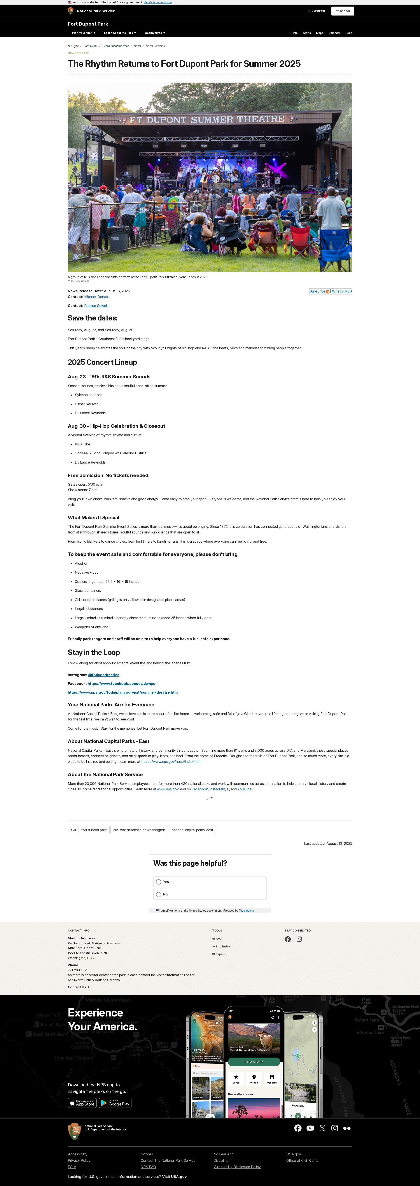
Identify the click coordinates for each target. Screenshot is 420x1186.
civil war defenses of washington (139, 830)
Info (295, 33)
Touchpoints (246, 910)
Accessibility (78, 1154)
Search (318, 11)
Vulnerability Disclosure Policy (237, 1167)
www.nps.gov (167, 789)
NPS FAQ (148, 1167)
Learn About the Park (118, 33)
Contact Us (77, 987)
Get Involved (153, 33)
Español (221, 954)
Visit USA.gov (174, 1176)
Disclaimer (222, 1160)
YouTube (244, 789)
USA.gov (293, 1154)
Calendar (334, 33)
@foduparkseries (103, 675)
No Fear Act (223, 1154)
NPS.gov (73, 46)
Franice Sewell (95, 305)
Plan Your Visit (82, 33)
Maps (319, 33)
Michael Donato (96, 296)
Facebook (200, 789)
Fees (349, 33)
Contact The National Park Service (168, 1160)
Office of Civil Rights (302, 1160)
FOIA (72, 1167)
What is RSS (342, 291)
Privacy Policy (79, 1160)
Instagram (217, 789)
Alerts (307, 33)
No (165, 894)
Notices (147, 1154)
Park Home (90, 46)
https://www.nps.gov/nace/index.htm (171, 761)
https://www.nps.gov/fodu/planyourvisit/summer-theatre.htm (123, 692)
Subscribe (317, 291)
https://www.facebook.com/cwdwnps (121, 683)
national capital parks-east (192, 830)
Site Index (222, 946)
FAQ (218, 938)
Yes (166, 882)
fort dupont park (94, 830)
